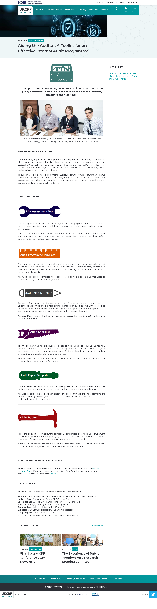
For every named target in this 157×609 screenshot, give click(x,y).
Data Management (99, 579)
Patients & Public (70, 10)
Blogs (75, 549)
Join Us (59, 10)
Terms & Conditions (75, 579)
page (53, 474)
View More (95, 525)
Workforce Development (98, 10)
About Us (39, 10)
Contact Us (99, 2)
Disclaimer (118, 579)
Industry (83, 10)
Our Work (50, 10)
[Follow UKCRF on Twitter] (153, 594)
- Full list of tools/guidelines (122, 73)
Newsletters (36, 549)
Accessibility (112, 2)
